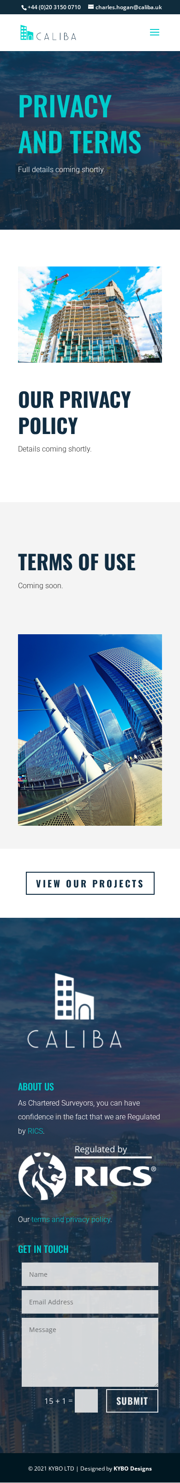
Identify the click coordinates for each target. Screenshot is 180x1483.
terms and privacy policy (70, 1219)
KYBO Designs (133, 1468)
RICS (35, 1131)
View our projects (90, 883)
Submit (132, 1401)
